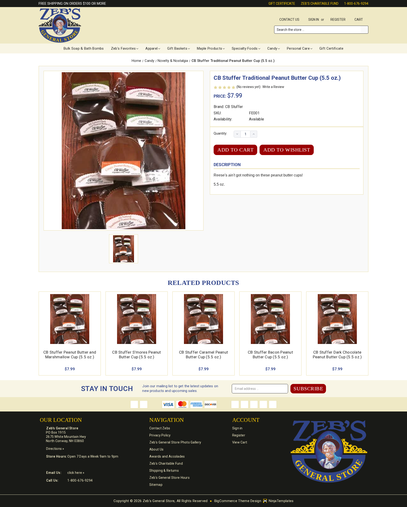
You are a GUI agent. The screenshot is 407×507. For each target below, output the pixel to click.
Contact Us (289, 19)
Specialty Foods (245, 48)
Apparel (151, 48)
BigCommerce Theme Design (237, 501)
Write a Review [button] (273, 87)
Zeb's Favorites (123, 48)
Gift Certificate (282, 3)
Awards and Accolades (167, 456)
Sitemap (156, 485)
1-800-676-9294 (356, 3)
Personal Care (298, 48)
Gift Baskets (177, 48)
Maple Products (209, 48)
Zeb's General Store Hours (169, 477)
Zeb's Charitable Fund (319, 3)
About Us (156, 449)
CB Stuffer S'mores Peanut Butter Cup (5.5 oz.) (136, 354)
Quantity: (220, 133)
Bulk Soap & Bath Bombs (84, 48)
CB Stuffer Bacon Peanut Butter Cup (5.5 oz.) (270, 354)
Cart (359, 19)
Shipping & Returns (164, 470)
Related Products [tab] (203, 282)
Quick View (69, 313)
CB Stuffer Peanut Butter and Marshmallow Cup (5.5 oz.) (69, 354)
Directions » (55, 449)
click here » (75, 473)
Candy (272, 48)
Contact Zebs (159, 428)
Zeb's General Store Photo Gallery (175, 442)
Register (338, 19)
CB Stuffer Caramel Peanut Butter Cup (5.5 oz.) (203, 354)
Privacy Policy (160, 435)
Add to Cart (70, 324)
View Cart (239, 442)
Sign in (313, 19)
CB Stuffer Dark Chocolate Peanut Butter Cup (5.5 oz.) (337, 354)
